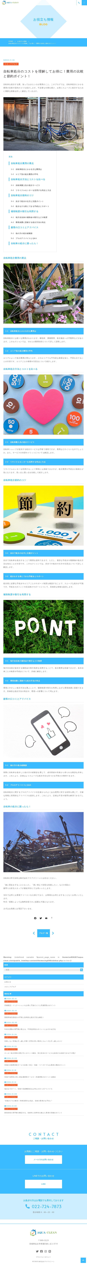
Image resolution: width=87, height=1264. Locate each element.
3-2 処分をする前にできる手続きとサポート (30, 206)
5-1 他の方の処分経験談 (22, 233)
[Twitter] (40, 919)
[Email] (46, 919)
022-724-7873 (47, 1206)
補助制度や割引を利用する (24, 211)
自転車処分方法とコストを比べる (28, 179)
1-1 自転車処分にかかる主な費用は (26, 169)
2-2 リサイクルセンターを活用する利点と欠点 (31, 190)
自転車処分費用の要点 (22, 163)
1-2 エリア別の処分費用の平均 (24, 174)
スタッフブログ (11, 64)
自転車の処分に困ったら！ (24, 243)
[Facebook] (35, 919)
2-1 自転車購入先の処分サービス (25, 185)
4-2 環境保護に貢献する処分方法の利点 (28, 222)
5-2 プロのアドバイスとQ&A (24, 238)
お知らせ (7, 982)
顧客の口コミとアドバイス (24, 227)
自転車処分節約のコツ (22, 195)
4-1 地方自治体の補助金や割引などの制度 (29, 217)
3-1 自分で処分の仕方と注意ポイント (27, 201)
